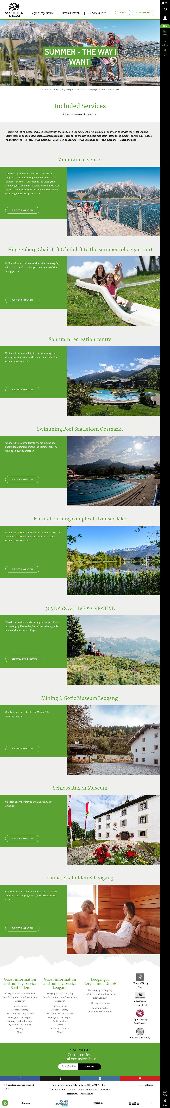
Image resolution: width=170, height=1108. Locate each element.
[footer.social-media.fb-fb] (20, 1078)
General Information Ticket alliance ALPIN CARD (75, 1085)
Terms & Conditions (88, 1089)
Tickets (122, 12)
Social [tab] (165, 1095)
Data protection (57, 1089)
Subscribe (89, 1066)
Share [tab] (165, 1105)
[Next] (151, 1103)
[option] (80, 1103)
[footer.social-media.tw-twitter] (60, 1078)
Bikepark (105, 1089)
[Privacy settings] (5, 1103)
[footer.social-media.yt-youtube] (140, 1078)
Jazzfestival (72, 1094)
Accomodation (143, 12)
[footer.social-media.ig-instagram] (100, 1078)
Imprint (72, 1089)
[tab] (165, 3)
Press (105, 1085)
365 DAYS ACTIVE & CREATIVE (24, 659)
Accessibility (87, 1094)
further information (22, 210)
